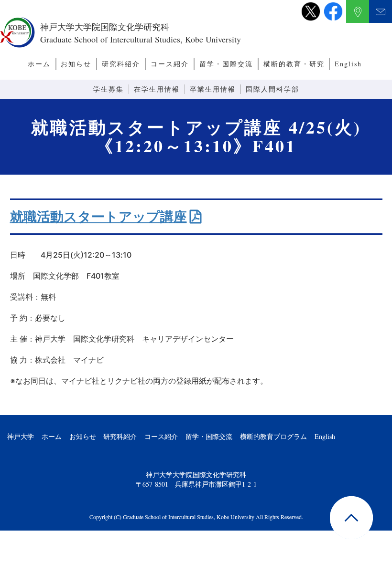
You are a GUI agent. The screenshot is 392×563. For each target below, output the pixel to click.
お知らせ (76, 63)
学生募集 (108, 89)
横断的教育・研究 (294, 63)
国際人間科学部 (272, 89)
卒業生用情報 (213, 89)
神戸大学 (20, 436)
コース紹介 (170, 63)
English (348, 63)
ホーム (39, 63)
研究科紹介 (121, 63)
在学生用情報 (157, 89)
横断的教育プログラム (273, 436)
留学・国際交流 (226, 63)
